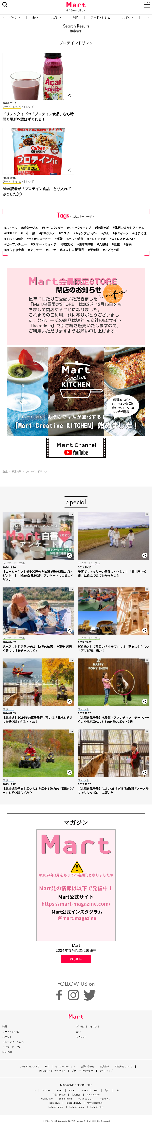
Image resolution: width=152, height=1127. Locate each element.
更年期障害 (86, 244)
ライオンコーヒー (39, 238)
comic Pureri (65, 1099)
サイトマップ (106, 1071)
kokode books (55, 1107)
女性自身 (76, 1095)
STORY (72, 1090)
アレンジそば (97, 238)
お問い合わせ (87, 1066)
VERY (60, 1090)
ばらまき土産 (15, 250)
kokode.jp (54, 1103)
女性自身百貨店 (95, 1103)
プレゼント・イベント (88, 1026)
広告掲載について (123, 1066)
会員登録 (104, 1066)
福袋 (60, 239)
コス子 (65, 233)
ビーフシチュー (16, 244)
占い (35, 17)
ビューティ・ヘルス (13, 1041)
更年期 (94, 250)
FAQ (47, 1066)
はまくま (140, 233)
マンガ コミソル (86, 1099)
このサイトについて (29, 1066)
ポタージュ (30, 228)
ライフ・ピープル (11, 1046)
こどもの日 (112, 250)
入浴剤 (103, 244)
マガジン (55, 17)
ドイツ (52, 249)
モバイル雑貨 (14, 238)
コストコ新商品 (73, 250)
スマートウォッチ (45, 244)
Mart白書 (7, 1052)
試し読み (76, 959)
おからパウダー (53, 227)
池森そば (103, 228)
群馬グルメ (48, 233)
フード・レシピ (100, 17)
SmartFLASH (93, 1095)
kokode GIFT (97, 1107)
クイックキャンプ (80, 227)
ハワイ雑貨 (75, 239)
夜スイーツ (121, 233)
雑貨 (76, 17)
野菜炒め (67, 244)
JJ (34, 1090)
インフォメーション (65, 1066)
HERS (85, 1090)
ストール (11, 227)
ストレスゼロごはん (123, 238)
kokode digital (76, 1107)
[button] (3, 17)
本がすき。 (105, 1099)
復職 (117, 244)
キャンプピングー (86, 233)
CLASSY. (46, 1090)
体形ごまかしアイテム (129, 228)
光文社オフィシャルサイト (52, 1071)
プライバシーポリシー (82, 1071)
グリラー (36, 250)
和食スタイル (59, 1095)
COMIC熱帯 (47, 1099)
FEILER (11, 233)
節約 (129, 244)
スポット (127, 17)
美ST (107, 1090)
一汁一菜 (29, 233)
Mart (96, 1090)
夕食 (106, 233)
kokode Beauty (73, 1103)
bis (117, 1090)
